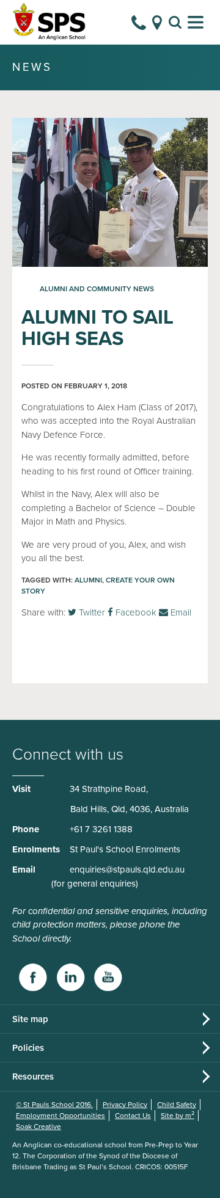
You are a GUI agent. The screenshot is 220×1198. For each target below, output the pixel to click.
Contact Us (133, 1115)
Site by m (177, 1115)
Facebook (134, 612)
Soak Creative (38, 1126)
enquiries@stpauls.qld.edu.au (127, 869)
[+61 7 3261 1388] (138, 22)
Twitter (90, 612)
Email (179, 612)
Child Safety (176, 1104)
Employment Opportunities (60, 1115)
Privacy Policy (125, 1104)
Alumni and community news (97, 289)
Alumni (88, 580)
